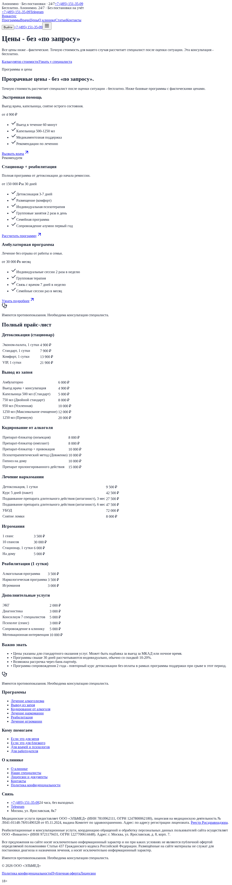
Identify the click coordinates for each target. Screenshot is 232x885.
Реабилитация (22, 717)
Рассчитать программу (19, 236)
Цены (34, 20)
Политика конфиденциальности (35, 785)
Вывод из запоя (23, 705)
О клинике (47, 20)
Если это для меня (25, 739)
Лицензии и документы (29, 777)
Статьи (60, 20)
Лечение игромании (26, 721)
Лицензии (88, 873)
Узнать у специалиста (55, 62)
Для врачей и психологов (30, 747)
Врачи (25, 20)
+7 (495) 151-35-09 (69, 4)
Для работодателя (24, 751)
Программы (11, 20)
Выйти (8, 27)
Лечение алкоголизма (27, 701)
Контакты (73, 20)
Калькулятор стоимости (20, 62)
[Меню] (46, 26)
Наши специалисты (26, 773)
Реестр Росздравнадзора (209, 822)
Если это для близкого (28, 743)
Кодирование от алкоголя (30, 709)
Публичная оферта (65, 873)
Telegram (37, 12)
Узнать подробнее (15, 301)
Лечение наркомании (27, 713)
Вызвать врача (13, 154)
